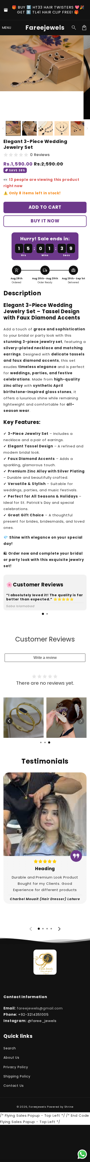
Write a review (45, 658)
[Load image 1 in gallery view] (13, 128)
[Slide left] (3, 128)
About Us (11, 1057)
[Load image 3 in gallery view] (45, 128)
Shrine (68, 1107)
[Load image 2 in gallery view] (29, 128)
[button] (7, 28)
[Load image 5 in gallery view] (78, 128)
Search (9, 1048)
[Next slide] (80, 720)
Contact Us (13, 1085)
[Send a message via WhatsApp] (82, 1154)
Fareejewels (37, 1107)
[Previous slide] (9, 720)
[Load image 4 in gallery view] (61, 128)
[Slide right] (87, 128)
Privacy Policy (15, 1067)
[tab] (43, 614)
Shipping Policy (16, 1076)
